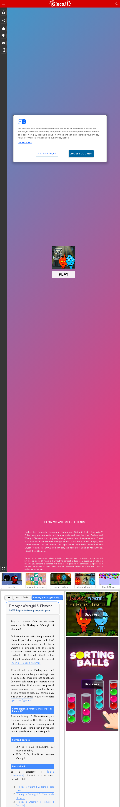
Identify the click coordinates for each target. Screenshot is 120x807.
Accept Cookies (81, 153)
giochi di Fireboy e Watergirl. (26, 662)
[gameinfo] (3, 43)
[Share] (4, 21)
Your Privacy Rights (47, 153)
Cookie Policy (25, 142)
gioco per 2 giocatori (22, 700)
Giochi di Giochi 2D (22, 597)
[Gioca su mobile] (4, 51)
